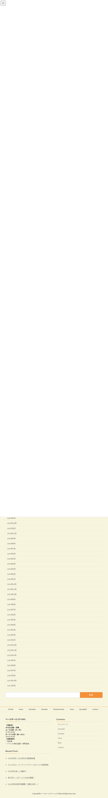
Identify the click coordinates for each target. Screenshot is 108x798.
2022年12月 (11, 645)
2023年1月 (11, 640)
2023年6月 (11, 615)
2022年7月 (11, 670)
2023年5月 (11, 620)
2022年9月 (11, 660)
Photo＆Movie (58, 709)
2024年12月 (11, 533)
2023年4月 (11, 625)
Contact (95, 709)
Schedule (32, 709)
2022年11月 (11, 650)
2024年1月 (11, 579)
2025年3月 (11, 528)
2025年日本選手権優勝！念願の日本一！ (23, 784)
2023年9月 (11, 599)
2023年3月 (11, 630)
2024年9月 (11, 538)
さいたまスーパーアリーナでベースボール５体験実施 (28, 765)
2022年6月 (11, 675)
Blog (59, 743)
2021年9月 (11, 686)
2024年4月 (11, 564)
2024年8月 (11, 544)
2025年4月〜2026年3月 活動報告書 (21, 758)
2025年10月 (11, 523)
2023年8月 (11, 604)
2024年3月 (11, 569)
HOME (10, 709)
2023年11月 (11, 589)
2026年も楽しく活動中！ (17, 771)
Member (44, 709)
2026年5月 (11, 518)
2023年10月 (11, 594)
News (21, 709)
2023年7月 (11, 610)
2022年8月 (11, 665)
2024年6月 (11, 554)
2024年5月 (11, 559)
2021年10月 (11, 681)
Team (72, 709)
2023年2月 (11, 635)
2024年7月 (11, 549)
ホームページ (63, 724)
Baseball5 (83, 709)
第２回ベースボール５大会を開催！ (21, 778)
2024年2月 (11, 574)
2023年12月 (11, 584)
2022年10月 (11, 655)
